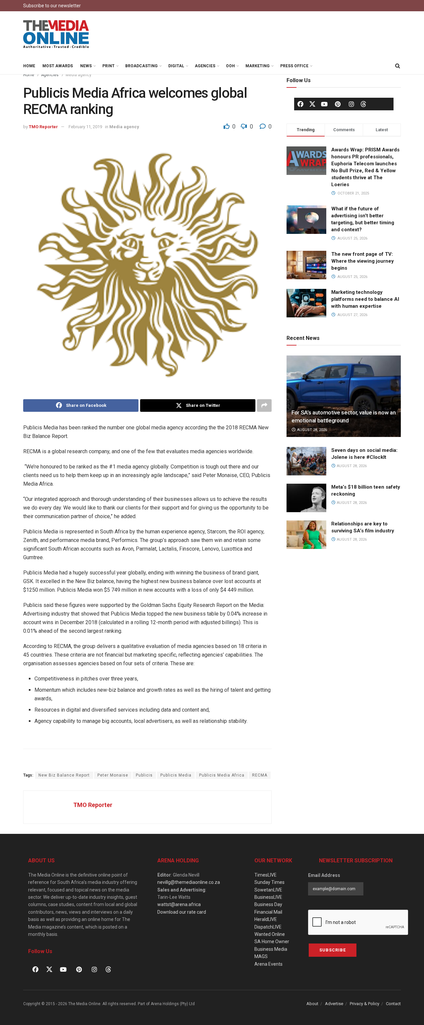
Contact (393, 1003)
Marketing (257, 66)
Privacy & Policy (364, 1003)
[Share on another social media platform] (264, 405)
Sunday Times (269, 882)
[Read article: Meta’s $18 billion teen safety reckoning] (306, 498)
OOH (230, 66)
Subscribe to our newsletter (52, 5)
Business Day (268, 904)
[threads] (363, 103)
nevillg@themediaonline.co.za (188, 882)
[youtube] (324, 104)
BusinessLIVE (268, 897)
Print (108, 66)
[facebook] (300, 104)
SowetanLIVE (268, 889)
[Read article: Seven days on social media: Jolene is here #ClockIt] (306, 461)
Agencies (205, 66)
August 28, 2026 (311, 430)
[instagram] (351, 104)
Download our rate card (181, 912)
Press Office (294, 66)
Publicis (144, 775)
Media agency (78, 75)
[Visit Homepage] (56, 34)
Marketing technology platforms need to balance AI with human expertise (365, 299)
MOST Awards (57, 66)
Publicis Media (175, 775)
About (312, 1003)
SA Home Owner (271, 941)
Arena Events (268, 964)
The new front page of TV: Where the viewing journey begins (362, 261)
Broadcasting (141, 66)
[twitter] (312, 103)
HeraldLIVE (265, 919)
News (86, 66)
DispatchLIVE (268, 927)
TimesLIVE (265, 875)
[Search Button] (397, 66)
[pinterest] (338, 104)
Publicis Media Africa (221, 775)
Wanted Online (269, 934)
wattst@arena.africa (179, 904)
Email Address (324, 875)
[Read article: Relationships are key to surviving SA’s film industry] (306, 534)
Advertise (334, 1003)
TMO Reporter (43, 126)
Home (29, 66)
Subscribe (332, 949)
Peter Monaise (112, 775)
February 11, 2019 (85, 126)
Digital (176, 66)
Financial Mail (268, 912)
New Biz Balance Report (64, 775)
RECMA (259, 775)
